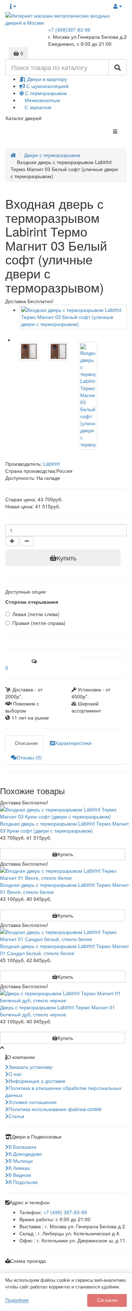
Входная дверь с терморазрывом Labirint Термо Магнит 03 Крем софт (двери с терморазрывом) (64, 827)
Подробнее (17, 1300)
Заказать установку (30, 1066)
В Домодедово (25, 1153)
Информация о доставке (36, 1080)
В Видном (19, 1174)
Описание (26, 742)
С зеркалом (37, 107)
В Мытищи (20, 1160)
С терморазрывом (45, 92)
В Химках (19, 1167)
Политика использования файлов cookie (55, 1108)
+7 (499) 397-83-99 (65, 1212)
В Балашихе (22, 1146)
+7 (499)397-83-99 (69, 29)
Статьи (16, 1115)
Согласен (107, 1300)
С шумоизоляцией (47, 85)
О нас (15, 1073)
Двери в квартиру (46, 78)
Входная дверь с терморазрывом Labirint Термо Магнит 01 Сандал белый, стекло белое (64, 949)
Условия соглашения (32, 1101)
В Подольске (23, 1181)
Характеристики (73, 742)
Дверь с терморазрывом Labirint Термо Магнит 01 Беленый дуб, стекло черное (57, 1011)
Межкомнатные (41, 100)
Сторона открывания (31, 601)
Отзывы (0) (29, 757)
